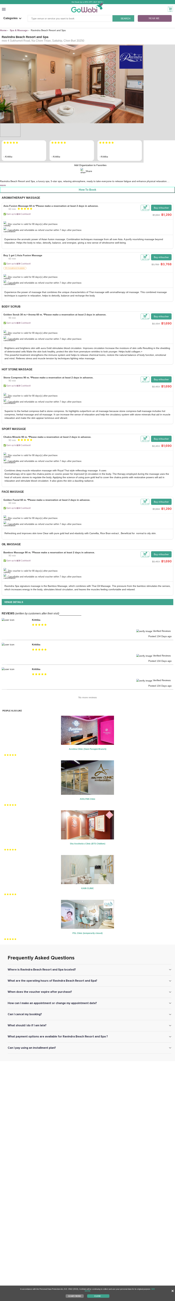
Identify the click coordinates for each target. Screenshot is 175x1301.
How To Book (87, 189)
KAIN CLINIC (87, 888)
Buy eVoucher (161, 207)
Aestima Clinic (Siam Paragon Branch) (87, 749)
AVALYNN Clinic (87, 799)
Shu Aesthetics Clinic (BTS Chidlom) (87, 844)
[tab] (87, 219)
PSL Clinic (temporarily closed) (87, 933)
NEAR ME (154, 18)
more (3, 185)
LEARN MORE (74, 1296)
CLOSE (97, 1296)
